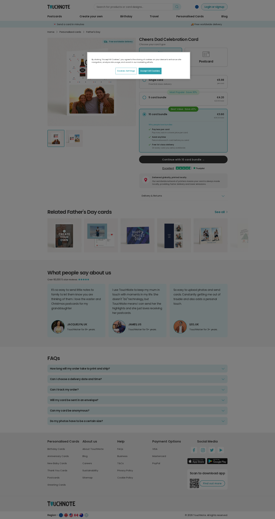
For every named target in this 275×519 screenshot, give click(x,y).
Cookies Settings (126, 71)
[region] (138, 65)
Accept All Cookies (150, 71)
